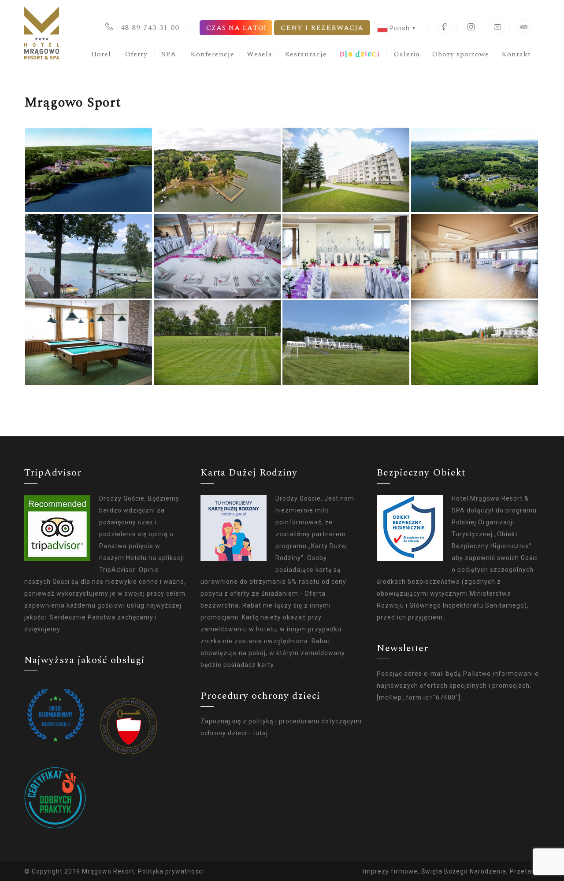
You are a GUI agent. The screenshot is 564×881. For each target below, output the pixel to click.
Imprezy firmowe (390, 871)
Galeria (407, 54)
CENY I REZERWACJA (322, 27)
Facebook (445, 27)
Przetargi (525, 871)
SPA (169, 54)
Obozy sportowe (460, 54)
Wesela (259, 54)
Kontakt (516, 54)
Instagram (471, 27)
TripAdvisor (524, 27)
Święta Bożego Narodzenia (463, 871)
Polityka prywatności (171, 871)
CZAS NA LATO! (236, 27)
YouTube (497, 27)
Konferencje (212, 54)
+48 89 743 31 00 (147, 27)
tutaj (260, 733)
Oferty (136, 54)
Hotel (101, 54)
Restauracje (306, 54)
